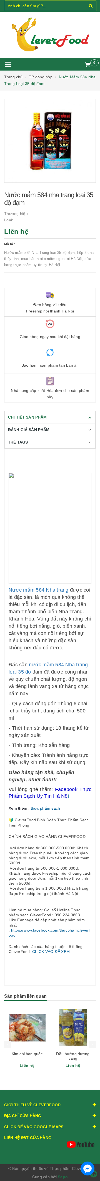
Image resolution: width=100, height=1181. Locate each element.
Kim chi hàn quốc (27, 1054)
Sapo (63, 1177)
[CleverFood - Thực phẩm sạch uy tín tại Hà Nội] (50, 35)
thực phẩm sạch (45, 808)
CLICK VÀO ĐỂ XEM (51, 951)
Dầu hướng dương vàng (72, 1056)
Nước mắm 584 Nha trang (39, 590)
